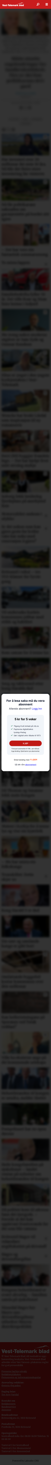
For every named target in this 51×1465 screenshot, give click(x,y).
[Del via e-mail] (30, 108)
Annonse (6, 1409)
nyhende (25, 124)
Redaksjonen (8, 1403)
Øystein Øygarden (11, 1385)
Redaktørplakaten (11, 1374)
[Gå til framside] (13, 4)
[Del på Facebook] (21, 108)
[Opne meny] (47, 4)
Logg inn (25, 708)
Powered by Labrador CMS (25, 1460)
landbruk (36, 119)
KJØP (25, 743)
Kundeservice (8, 1406)
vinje (25, 119)
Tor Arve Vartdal (10, 1394)
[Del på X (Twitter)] (25, 108)
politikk (14, 119)
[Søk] (38, 4)
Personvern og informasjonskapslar (21, 1377)
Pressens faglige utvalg (14, 1371)
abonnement (30, 764)
